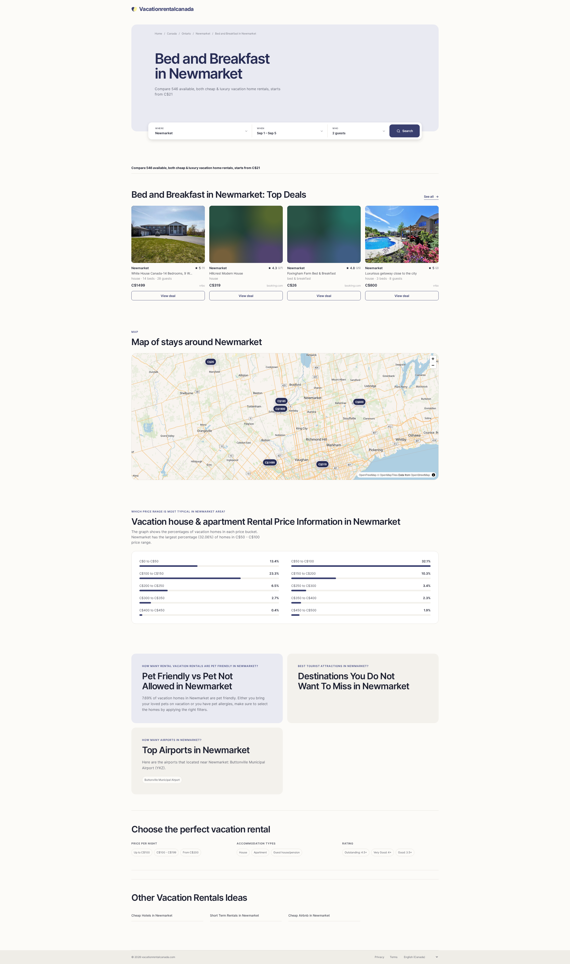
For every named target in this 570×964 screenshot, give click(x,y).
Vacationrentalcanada (166, 9)
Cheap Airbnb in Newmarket (309, 915)
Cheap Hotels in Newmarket (151, 915)
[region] (285, 416)
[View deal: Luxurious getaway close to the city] (402, 234)
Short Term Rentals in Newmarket (234, 915)
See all (431, 196)
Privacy (379, 957)
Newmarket (203, 33)
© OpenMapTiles (387, 475)
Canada (172, 33)
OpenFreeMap (368, 475)
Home (158, 33)
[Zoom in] (433, 359)
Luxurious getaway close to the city (391, 273)
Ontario (186, 33)
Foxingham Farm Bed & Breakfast (311, 273)
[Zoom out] (433, 365)
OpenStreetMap (420, 475)
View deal (168, 296)
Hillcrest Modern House (226, 273)
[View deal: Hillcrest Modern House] (246, 234)
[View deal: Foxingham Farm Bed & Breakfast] (324, 234)
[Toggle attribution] (433, 475)
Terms (393, 957)
